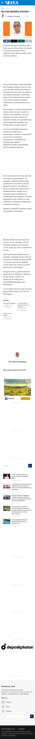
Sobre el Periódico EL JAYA (8, 729)
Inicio (2, 8)
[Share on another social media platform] (28, 41)
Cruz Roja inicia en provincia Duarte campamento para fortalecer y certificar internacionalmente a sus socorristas (22, 486)
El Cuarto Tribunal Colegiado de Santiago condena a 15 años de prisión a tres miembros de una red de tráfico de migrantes (21, 498)
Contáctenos (21, 729)
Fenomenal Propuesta (9, 303)
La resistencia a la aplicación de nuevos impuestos (23, 305)
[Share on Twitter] (13, 41)
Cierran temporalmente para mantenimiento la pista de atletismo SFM (20, 521)
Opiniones (7, 8)
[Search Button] (30, 465)
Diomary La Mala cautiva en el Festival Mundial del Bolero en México (20, 476)
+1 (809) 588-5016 (12, 694)
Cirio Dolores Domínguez (13, 16)
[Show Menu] (2, 2)
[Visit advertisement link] (17, 390)
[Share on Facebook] (6, 41)
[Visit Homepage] (11, 2)
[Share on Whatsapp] (21, 41)
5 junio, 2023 (26, 16)
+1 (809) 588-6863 (23, 694)
